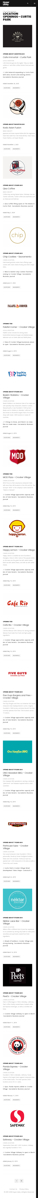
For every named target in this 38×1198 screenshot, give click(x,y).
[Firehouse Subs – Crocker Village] (17, 824)
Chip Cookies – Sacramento (17, 256)
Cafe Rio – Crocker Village (16, 624)
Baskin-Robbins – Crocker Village (16, 396)
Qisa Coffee (9, 188)
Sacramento (17, 87)
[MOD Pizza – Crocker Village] (17, 456)
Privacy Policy (24, 1189)
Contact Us (13, 1189)
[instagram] (21, 1181)
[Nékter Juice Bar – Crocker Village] (17, 900)
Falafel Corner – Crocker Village (19, 327)
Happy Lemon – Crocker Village (19, 549)
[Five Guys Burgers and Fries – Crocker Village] (17, 674)
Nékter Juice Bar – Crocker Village (16, 922)
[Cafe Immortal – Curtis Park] (17, 36)
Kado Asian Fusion (12, 127)
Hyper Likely (6, 3)
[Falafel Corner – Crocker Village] (17, 306)
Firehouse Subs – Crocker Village (15, 847)
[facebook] (17, 1181)
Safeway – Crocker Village (16, 1139)
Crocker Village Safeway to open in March (19, 1014)
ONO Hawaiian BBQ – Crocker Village (18, 774)
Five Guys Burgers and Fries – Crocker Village (17, 696)
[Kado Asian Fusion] (17, 106)
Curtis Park (7, 87)
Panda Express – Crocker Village (15, 1068)
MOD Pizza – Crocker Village (17, 477)
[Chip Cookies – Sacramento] (17, 235)
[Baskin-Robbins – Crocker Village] (17, 374)
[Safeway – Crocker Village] (17, 1118)
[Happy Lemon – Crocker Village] (17, 529)
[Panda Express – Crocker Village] (17, 1045)
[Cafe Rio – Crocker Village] (17, 604)
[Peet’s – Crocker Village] (17, 975)
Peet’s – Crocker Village (15, 996)
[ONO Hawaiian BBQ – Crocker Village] (17, 752)
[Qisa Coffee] (17, 167)
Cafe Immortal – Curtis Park (17, 57)
